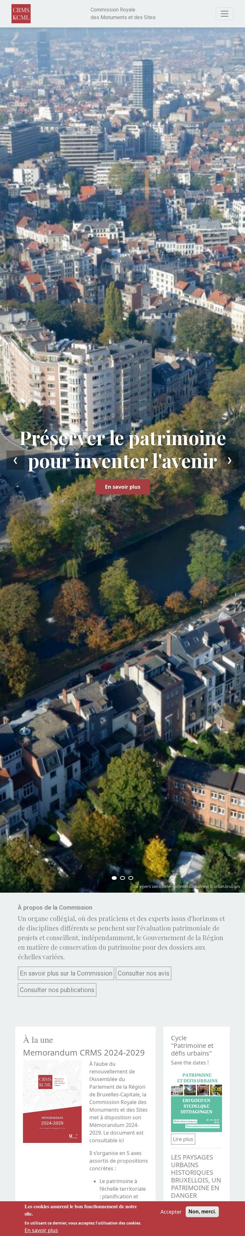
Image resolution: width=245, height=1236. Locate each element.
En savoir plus (122, 486)
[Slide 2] (122, 878)
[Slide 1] (114, 878)
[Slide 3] (130, 878)
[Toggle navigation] (225, 13)
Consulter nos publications (57, 990)
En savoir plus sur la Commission (66, 973)
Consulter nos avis (143, 973)
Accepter (171, 1211)
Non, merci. (202, 1211)
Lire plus (183, 1139)
